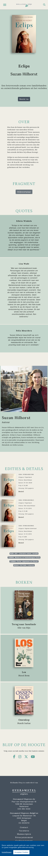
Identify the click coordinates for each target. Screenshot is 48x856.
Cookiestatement (24, 841)
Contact (24, 827)
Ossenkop (24, 719)
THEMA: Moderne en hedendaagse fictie (24, 557)
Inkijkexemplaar (24, 192)
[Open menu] (5, 5)
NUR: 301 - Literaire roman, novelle (24, 553)
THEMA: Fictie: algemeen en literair (24, 561)
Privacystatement (24, 837)
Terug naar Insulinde (24, 624)
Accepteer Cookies (21, 852)
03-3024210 (24, 823)
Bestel (21, 491)
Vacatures (24, 831)
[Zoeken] (44, 4)
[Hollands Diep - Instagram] (19, 757)
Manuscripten (24, 834)
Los (24, 672)
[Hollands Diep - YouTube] (33, 757)
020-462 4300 (24, 809)
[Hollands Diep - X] (26, 757)
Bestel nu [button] (24, 99)
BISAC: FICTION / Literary (24, 565)
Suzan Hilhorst (16, 417)
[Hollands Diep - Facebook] (14, 757)
